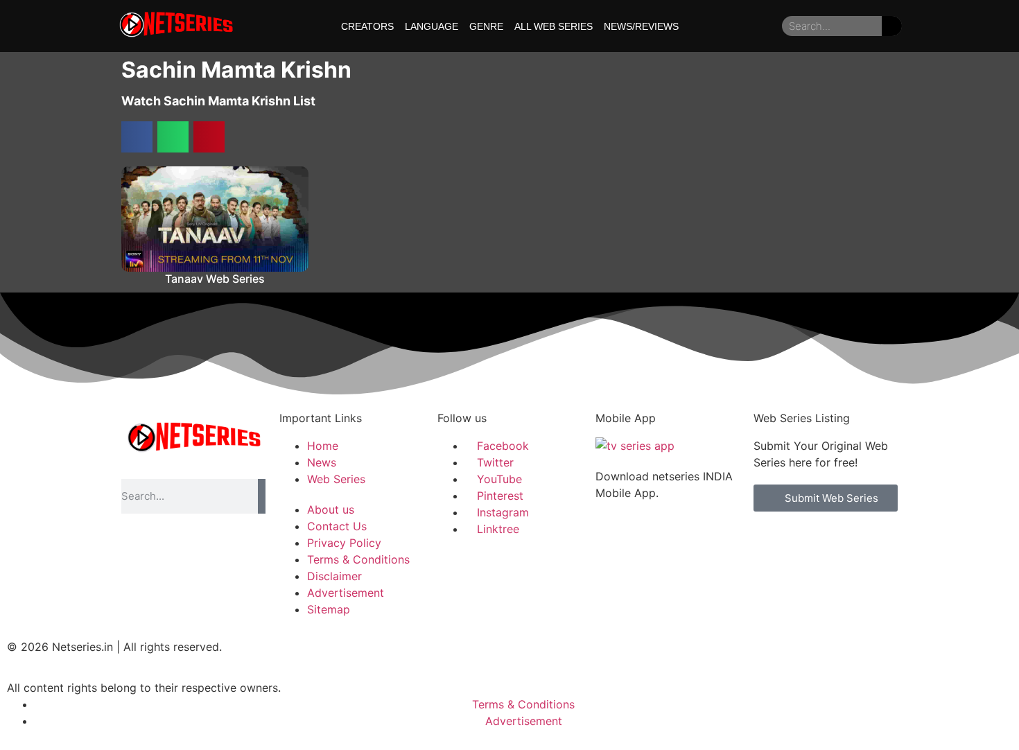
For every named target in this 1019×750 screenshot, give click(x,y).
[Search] (892, 26)
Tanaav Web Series (215, 279)
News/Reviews (641, 26)
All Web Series (553, 26)
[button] (137, 136)
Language (431, 26)
